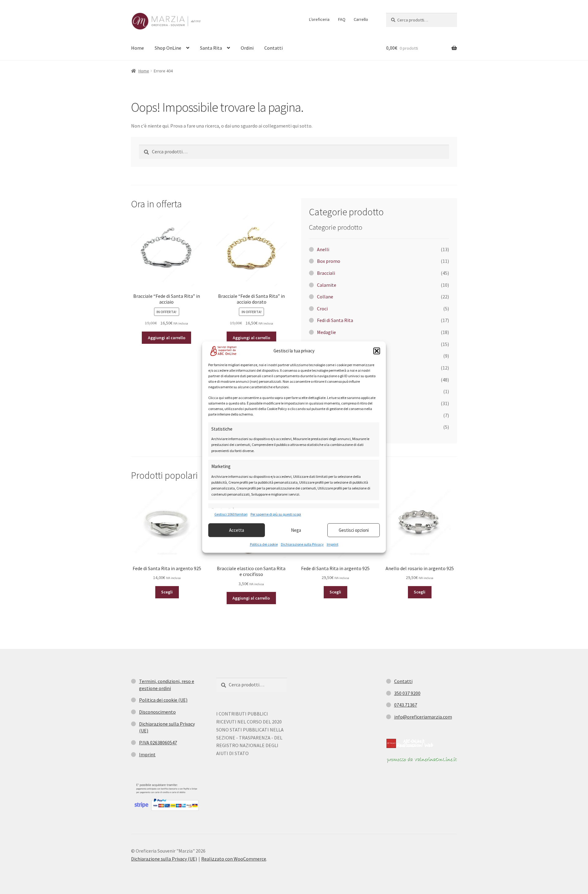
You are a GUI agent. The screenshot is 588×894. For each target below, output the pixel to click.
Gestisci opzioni (354, 530)
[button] (377, 351)
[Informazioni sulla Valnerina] (421, 759)
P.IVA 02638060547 (158, 742)
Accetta (236, 530)
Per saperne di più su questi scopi (276, 514)
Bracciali (326, 273)
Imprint (332, 544)
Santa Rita (211, 48)
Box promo (328, 261)
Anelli (323, 249)
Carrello (361, 19)
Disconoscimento (157, 712)
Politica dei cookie (264, 544)
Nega (296, 530)
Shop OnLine (168, 48)
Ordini (247, 48)
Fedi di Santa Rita (335, 320)
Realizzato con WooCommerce (233, 859)
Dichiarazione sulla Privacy (302, 544)
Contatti (273, 48)
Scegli (167, 592)
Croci (322, 308)
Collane (325, 297)
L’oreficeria (319, 19)
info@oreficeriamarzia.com (423, 717)
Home (137, 48)
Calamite (326, 285)
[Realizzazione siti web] (409, 743)
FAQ (341, 19)
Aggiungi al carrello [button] (166, 337)
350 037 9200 (407, 693)
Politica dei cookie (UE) (163, 700)
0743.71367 (405, 705)
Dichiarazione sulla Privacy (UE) (164, 859)
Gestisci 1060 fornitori (230, 514)
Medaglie (326, 332)
